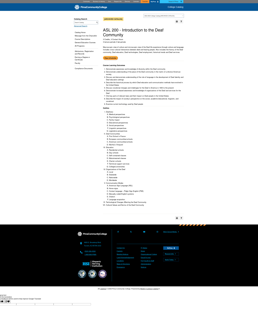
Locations (120, 261)
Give (109, 1)
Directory (127, 1)
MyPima (153, 1)
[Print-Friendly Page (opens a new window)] (177, 21)
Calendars (136, 1)
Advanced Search (80, 26)
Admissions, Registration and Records (84, 52)
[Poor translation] (7, 301)
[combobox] (164, 16)
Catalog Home (80, 32)
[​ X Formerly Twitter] (130, 232)
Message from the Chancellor (86, 35)
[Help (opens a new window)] (181, 21)
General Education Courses (85, 42)
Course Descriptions (82, 39)
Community (86, 1)
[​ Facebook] (118, 232)
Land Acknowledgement (125, 257)
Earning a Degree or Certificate (82, 58)
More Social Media (170, 232)
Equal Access (146, 257)
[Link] (110, 59)
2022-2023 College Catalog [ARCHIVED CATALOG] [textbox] (159, 16)
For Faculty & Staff (147, 261)
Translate (145, 1)
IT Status (144, 248)
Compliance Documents (84, 68)
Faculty (77, 63)
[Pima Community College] (91, 7)
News (143, 251)
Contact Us (121, 248)
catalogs (103, 289)
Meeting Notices (122, 254)
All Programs (80, 46)
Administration (146, 264)
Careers (119, 251)
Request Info (118, 1)
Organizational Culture (149, 254)
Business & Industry (99, 1)
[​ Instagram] (157, 232)
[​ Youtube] (143, 232)
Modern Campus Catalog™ (150, 289)
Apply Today (169, 259)
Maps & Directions (123, 264)
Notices (143, 267)
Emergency (121, 267)
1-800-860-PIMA (90, 254)
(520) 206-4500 (90, 251)
